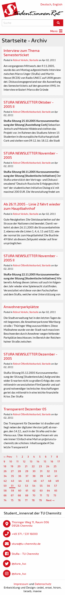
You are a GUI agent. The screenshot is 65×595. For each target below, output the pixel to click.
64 (48, 490)
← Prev (8, 456)
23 (40, 466)
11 (17, 461)
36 (19, 475)
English (57, 4)
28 (19, 471)
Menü (54, 31)
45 (27, 480)
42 (5, 480)
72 (47, 495)
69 (26, 495)
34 (5, 475)
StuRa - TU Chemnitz (25, 553)
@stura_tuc (19, 563)
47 (42, 480)
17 (58, 461)
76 (19, 500)
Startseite (33, 60)
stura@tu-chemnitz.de (26, 543)
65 (55, 490)
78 (33, 500)
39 (41, 475)
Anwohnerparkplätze (21, 306)
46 (34, 480)
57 (55, 485)
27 (12, 471)
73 (54, 495)
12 (24, 461)
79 (40, 500)
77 (26, 500)
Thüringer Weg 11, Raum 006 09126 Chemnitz (30, 523)
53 (26, 485)
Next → (50, 500)
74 (5, 500)
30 (34, 471)
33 (55, 471)
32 (48, 471)
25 (55, 466)
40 (48, 475)
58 (5, 490)
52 (19, 485)
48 (49, 480)
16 (52, 461)
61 (27, 490)
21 (26, 466)
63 (41, 490)
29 (26, 471)
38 (34, 475)
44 (20, 480)
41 (56, 475)
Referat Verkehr (20, 60)
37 (26, 475)
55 (41, 485)
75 (12, 500)
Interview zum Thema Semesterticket (22, 52)
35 (12, 475)
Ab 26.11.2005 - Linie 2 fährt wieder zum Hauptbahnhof (32, 206)
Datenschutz (43, 583)
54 (33, 485)
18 (5, 466)
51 (12, 485)
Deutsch (45, 4)
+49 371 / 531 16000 (25, 533)
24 (47, 466)
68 (19, 495)
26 (5, 471)
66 (5, 495)
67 (12, 495)
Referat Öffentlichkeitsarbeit (27, 111)
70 (33, 495)
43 (12, 480)
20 (19, 466)
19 (12, 466)
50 (5, 485)
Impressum (21, 583)
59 (12, 490)
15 (45, 461)
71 (41, 495)
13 (31, 461)
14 (38, 461)
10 (10, 461)
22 (33, 466)
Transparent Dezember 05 (25, 409)
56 (48, 485)
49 (57, 480)
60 (19, 490)
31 (41, 471)
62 (33, 490)
